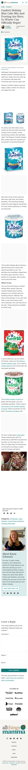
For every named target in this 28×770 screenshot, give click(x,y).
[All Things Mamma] (14, 734)
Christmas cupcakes (12, 411)
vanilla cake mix (6, 366)
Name (4, 655)
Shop (14, 753)
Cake (20, 519)
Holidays (8, 6)
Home (3, 6)
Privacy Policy (5, 762)
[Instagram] (4, 593)
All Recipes (14, 519)
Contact (18, 762)
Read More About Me (11, 588)
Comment (5, 634)
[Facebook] (11, 593)
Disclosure (12, 762)
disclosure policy (5, 69)
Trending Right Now (8, 523)
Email (3, 662)
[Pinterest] (18, 593)
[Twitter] (14, 593)
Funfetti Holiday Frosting (13, 399)
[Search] (23, 2)
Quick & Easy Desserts (16, 521)
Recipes (14, 742)
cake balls (20, 435)
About (14, 749)
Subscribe (14, 757)
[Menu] (26, 2)
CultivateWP (14, 764)
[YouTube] (7, 593)
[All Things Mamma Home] (9, 2)
